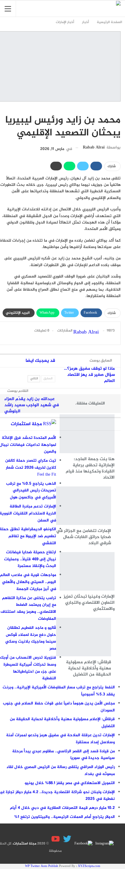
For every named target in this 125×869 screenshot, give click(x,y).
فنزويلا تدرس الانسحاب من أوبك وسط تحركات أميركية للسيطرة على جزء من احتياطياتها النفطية (28, 668)
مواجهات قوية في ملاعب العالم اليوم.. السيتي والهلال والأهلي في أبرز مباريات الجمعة (28, 582)
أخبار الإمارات (119, 108)
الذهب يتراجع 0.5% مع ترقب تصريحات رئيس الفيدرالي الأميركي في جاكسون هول (31, 490)
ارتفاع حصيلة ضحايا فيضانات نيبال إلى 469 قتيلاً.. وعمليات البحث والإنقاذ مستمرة (30, 559)
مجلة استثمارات (26, 424)
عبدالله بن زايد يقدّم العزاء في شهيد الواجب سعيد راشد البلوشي (31, 405)
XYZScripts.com (89, 866)
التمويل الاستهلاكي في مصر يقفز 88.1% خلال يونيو (70, 783)
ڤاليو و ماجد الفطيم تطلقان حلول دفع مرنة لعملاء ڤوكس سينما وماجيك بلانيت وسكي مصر (30, 638)
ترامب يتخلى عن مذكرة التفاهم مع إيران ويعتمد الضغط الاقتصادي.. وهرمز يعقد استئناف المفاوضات (28, 608)
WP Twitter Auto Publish (41, 866)
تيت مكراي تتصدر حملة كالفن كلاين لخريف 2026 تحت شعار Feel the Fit (30, 467)
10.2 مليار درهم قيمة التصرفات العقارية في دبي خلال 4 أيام (62, 808)
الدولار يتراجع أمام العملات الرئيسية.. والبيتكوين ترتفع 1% (64, 817)
